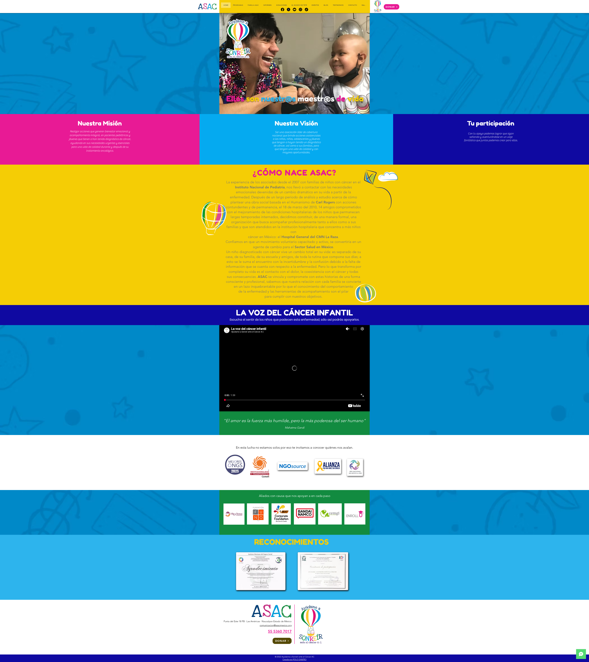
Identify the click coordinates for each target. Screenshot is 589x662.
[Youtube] (294, 9)
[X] (288, 9)
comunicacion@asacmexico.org (276, 625)
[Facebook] (282, 9)
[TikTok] (306, 9)
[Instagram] (300, 9)
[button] (294, 65)
